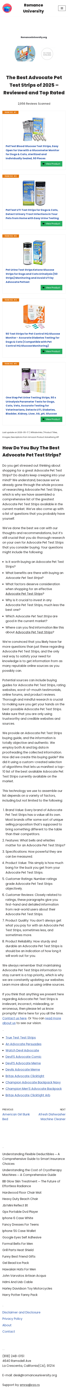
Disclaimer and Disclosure (21, 1312)
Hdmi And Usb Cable (17, 1282)
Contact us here (14, 1018)
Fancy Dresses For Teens (20, 1224)
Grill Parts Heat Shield (18, 1250)
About (7, 1325)
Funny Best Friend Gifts (18, 1256)
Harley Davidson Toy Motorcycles (27, 1288)
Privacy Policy (12, 1319)
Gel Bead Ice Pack (15, 1263)
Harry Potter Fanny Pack (19, 1295)
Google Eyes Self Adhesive (21, 1237)
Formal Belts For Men (17, 1244)
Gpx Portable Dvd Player (20, 1212)
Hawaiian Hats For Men (19, 1269)
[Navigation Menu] (62, 8)
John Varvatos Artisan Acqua (24, 1276)
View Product (53, 163)
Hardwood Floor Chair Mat (22, 1192)
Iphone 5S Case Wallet (19, 1231)
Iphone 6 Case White (17, 1218)
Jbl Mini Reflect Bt (15, 1205)
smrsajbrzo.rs (30, 1385)
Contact (8, 1331)
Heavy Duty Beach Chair (20, 1199)
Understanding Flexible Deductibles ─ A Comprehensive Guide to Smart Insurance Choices (33, 1159)
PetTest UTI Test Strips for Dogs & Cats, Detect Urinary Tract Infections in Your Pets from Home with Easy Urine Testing (32, 214)
